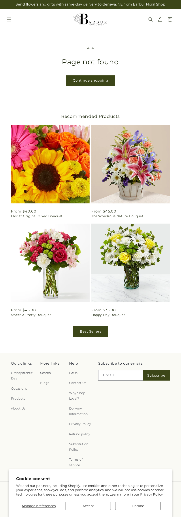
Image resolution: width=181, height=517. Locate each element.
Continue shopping (90, 80)
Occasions (19, 389)
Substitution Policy (78, 447)
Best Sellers (90, 331)
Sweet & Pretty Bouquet (31, 315)
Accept (88, 506)
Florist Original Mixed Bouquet (37, 216)
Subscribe (156, 375)
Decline (138, 506)
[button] (9, 19)
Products (18, 398)
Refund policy (79, 434)
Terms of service (76, 462)
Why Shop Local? (77, 395)
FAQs (73, 373)
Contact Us (77, 383)
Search (45, 373)
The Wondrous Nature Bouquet (117, 216)
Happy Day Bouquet (108, 315)
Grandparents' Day (22, 375)
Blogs (44, 383)
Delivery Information (78, 411)
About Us (18, 408)
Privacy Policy (151, 494)
